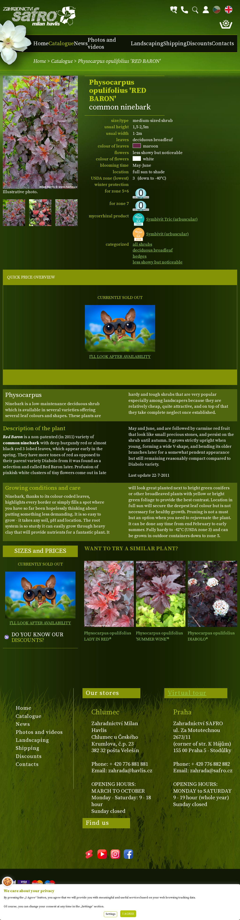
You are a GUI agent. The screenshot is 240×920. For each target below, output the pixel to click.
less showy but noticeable (158, 262)
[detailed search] (173, 9)
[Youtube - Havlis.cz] (102, 857)
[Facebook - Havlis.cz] (128, 857)
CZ (215, 8)
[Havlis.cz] (39, 16)
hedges (139, 256)
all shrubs (142, 244)
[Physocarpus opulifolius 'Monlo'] (212, 594)
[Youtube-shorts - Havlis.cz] (89, 857)
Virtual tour (187, 693)
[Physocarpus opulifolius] (109, 594)
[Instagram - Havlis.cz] (115, 857)
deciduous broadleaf (153, 250)
